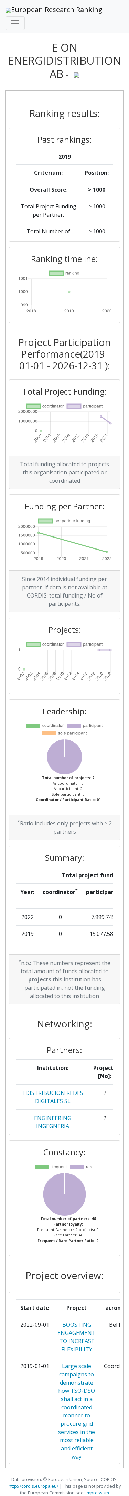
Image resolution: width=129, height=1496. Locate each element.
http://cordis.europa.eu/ (33, 1486)
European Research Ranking (57, 9)
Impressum (97, 1492)
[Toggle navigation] (15, 23)
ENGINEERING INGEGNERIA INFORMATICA (53, 1126)
